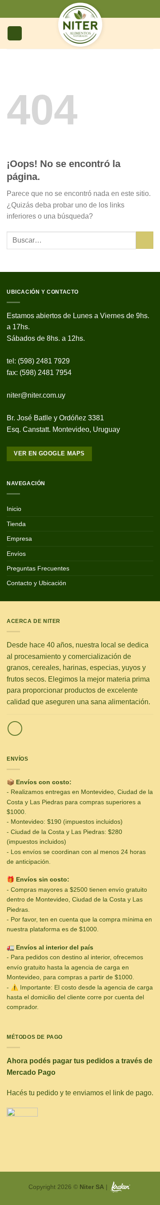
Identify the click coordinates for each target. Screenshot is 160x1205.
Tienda (16, 523)
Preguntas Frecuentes (38, 568)
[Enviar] (144, 240)
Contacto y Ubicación (36, 583)
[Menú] (15, 33)
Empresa (19, 538)
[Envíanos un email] (15, 728)
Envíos (16, 553)
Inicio (14, 508)
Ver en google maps (49, 453)
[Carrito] (148, 33)
